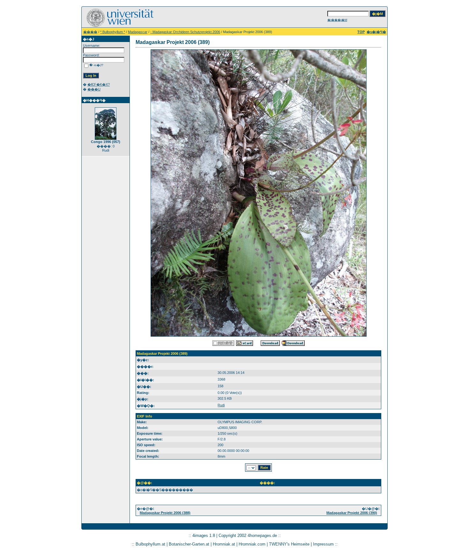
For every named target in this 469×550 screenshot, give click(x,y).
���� (90, 32)
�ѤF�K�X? (98, 84)
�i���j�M (337, 20)
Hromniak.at (224, 544)
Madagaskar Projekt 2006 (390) (351, 513)
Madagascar (137, 32)
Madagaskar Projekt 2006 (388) (165, 513)
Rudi (221, 405)
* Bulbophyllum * (112, 32)
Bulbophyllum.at (150, 544)
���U (93, 89)
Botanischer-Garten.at (189, 544)
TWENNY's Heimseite (289, 544)
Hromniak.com (252, 544)
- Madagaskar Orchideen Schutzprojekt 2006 (185, 32)
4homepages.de (262, 535)
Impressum (323, 544)
